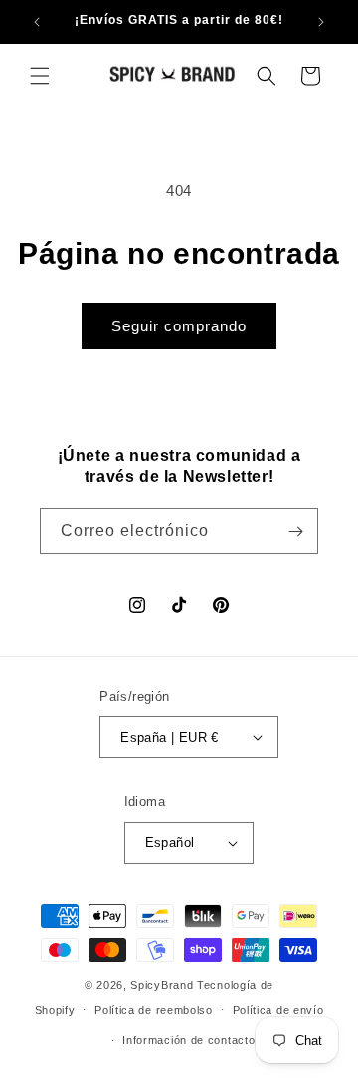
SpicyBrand (161, 985)
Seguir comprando (179, 326)
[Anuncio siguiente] (321, 22)
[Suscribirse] (295, 531)
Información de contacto (188, 1040)
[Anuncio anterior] (37, 22)
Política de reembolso (153, 1010)
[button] (40, 76)
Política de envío (278, 1010)
